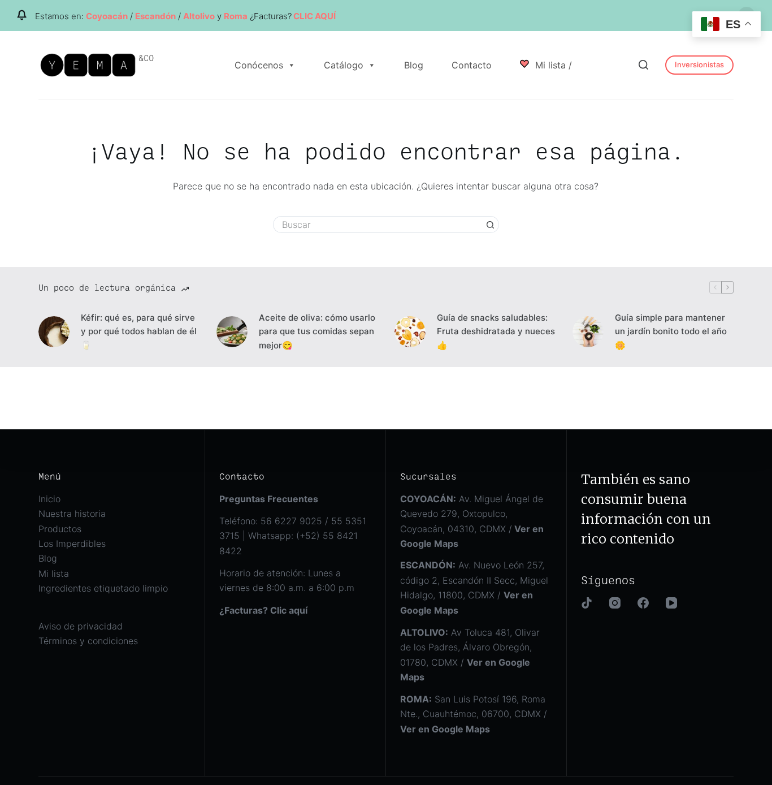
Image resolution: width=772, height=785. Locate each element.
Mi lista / (552, 65)
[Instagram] (615, 603)
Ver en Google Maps (445, 729)
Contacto (472, 65)
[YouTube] (671, 603)
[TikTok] (586, 603)
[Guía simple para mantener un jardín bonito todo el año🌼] (588, 331)
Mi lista (53, 573)
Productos (59, 528)
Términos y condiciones (88, 640)
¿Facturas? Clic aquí (263, 610)
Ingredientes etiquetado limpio (103, 588)
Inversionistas (699, 64)
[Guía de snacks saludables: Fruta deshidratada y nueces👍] (410, 331)
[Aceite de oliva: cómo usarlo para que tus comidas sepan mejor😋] (232, 331)
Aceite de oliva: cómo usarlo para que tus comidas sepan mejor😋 (317, 331)
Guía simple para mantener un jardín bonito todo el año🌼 (671, 331)
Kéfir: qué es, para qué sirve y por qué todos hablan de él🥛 (139, 331)
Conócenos (259, 65)
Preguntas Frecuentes (268, 498)
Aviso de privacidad (80, 626)
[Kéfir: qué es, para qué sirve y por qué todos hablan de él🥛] (54, 331)
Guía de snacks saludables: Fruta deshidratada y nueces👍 (496, 331)
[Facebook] (643, 603)
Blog (413, 65)
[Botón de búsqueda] (490, 224)
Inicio (49, 498)
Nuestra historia (72, 513)
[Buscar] (643, 65)
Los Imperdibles (72, 543)
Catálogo (343, 65)
